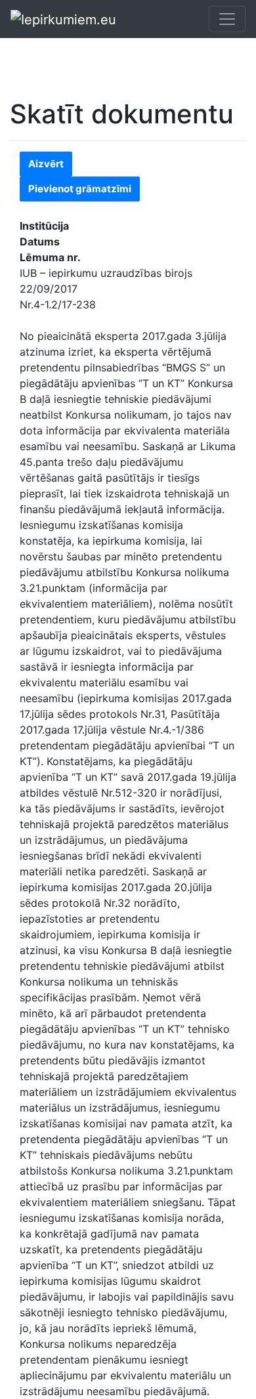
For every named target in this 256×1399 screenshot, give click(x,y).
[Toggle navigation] (227, 19)
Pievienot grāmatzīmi (79, 188)
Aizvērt (46, 163)
